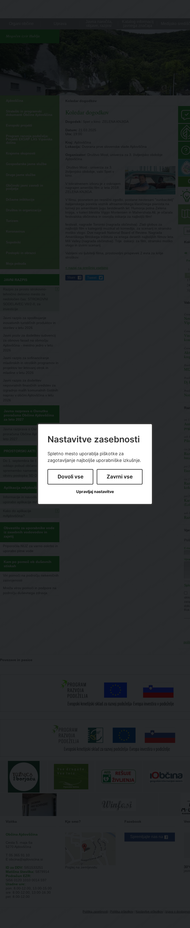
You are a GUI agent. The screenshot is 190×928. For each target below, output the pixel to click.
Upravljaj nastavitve (95, 491)
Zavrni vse (120, 477)
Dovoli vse (70, 477)
